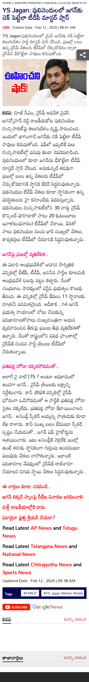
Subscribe (19, 607)
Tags (8, 594)
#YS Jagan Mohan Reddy (63, 593)
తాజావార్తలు (12, 657)
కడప (6, 619)
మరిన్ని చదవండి (75, 619)
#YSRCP (30, 593)
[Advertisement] (44, 638)
